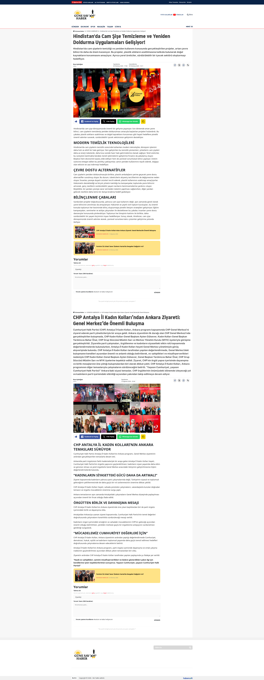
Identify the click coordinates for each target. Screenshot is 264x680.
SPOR (93, 27)
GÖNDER (157, 292)
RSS (75, 678)
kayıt (105, 265)
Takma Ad (77, 263)
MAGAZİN (101, 27)
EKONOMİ (85, 27)
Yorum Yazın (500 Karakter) (83, 274)
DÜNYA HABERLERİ (92, 31)
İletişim (189, 2)
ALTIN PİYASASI (100, 2)
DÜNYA (118, 27)
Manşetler (182, 2)
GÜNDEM (75, 27)
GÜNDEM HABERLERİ (93, 312)
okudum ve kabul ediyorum (94, 292)
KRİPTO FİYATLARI (112, 2)
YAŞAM (110, 27)
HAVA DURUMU (124, 2)
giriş (93, 265)
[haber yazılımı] (188, 678)
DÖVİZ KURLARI (88, 2)
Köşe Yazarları (173, 2)
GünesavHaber (79, 31)
